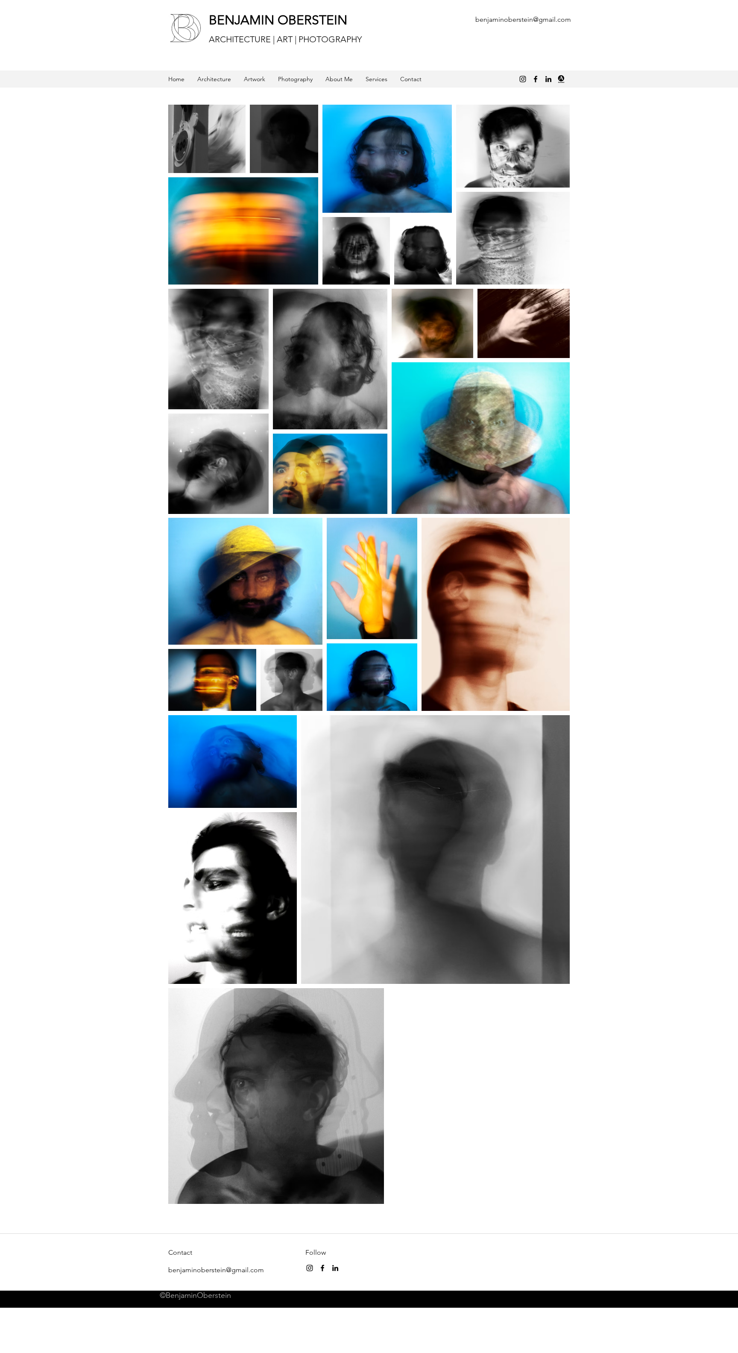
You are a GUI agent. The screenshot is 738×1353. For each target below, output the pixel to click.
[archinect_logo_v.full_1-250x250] (561, 79)
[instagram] (309, 1268)
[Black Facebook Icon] (535, 79)
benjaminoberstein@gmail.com (523, 19)
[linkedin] (548, 79)
